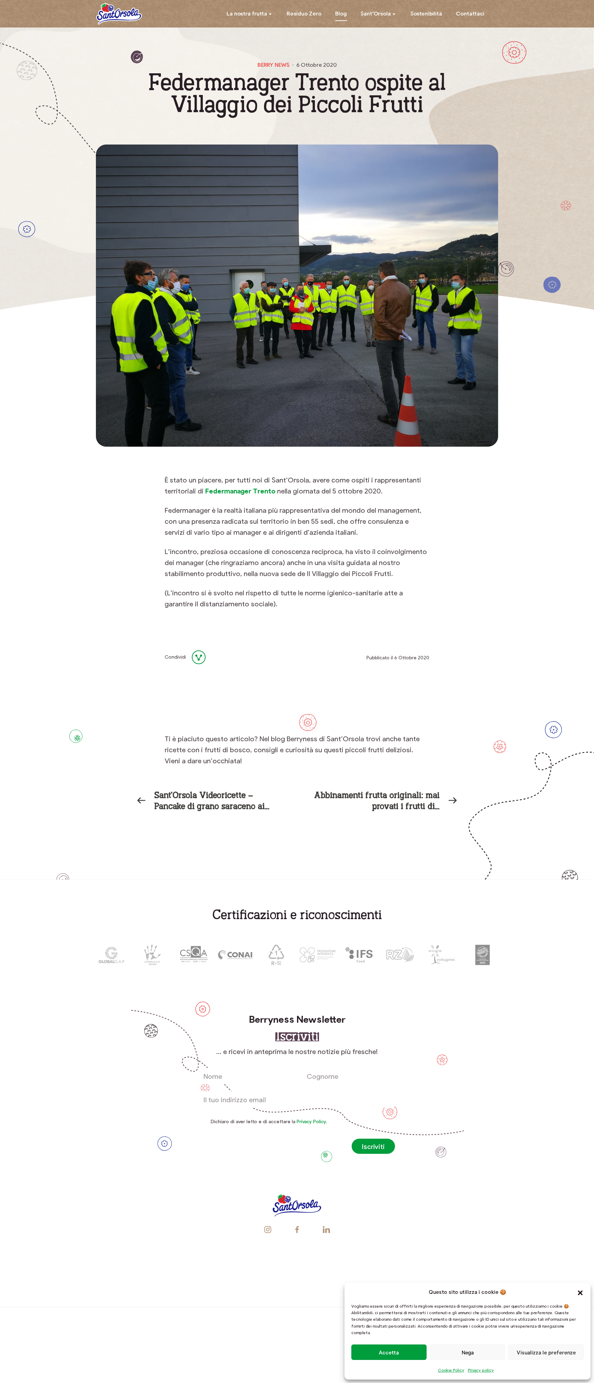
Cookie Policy (451, 1370)
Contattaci (470, 13)
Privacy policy (481, 1370)
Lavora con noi (126, 1271)
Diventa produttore (319, 1271)
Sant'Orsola (119, 14)
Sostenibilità (426, 13)
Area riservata (396, 1271)
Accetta (389, 1352)
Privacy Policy (311, 1121)
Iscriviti (373, 1146)
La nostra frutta (247, 13)
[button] (580, 1291)
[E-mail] (237, 657)
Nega (468, 1352)
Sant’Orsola (376, 13)
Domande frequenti (244, 1271)
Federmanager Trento (240, 491)
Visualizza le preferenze (546, 1352)
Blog (341, 13)
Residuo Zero (304, 13)
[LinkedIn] (221, 657)
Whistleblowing (467, 1271)
